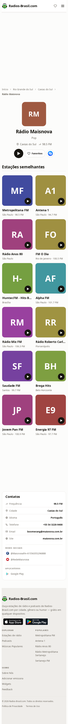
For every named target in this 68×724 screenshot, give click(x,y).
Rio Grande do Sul (23, 89)
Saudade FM (11, 386)
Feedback (7, 689)
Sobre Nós (7, 672)
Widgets (6, 683)
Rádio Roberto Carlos (51, 342)
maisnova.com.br (53, 538)
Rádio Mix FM (12, 342)
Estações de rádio (11, 635)
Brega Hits (43, 386)
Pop (34, 138)
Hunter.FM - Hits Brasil (17, 298)
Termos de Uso (33, 706)
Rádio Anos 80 (12, 254)
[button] (17, 190)
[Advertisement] (34, 50)
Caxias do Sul (45, 89)
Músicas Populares (12, 646)
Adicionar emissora (12, 678)
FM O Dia (42, 254)
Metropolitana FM (15, 210)
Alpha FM (42, 298)
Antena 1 (42, 210)
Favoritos (37, 153)
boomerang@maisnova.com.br (45, 531)
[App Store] (13, 621)
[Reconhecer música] (50, 153)
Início (5, 89)
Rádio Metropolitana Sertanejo (46, 653)
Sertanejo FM (42, 660)
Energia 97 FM (46, 429)
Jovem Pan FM (12, 429)
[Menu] (62, 6)
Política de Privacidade (12, 706)
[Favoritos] (55, 5)
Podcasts (7, 640)
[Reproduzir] (18, 153)
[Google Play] (37, 621)
